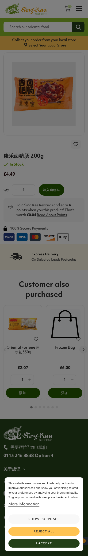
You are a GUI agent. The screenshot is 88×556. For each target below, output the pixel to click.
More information (23, 503)
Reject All (44, 531)
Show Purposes (44, 519)
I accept (44, 543)
